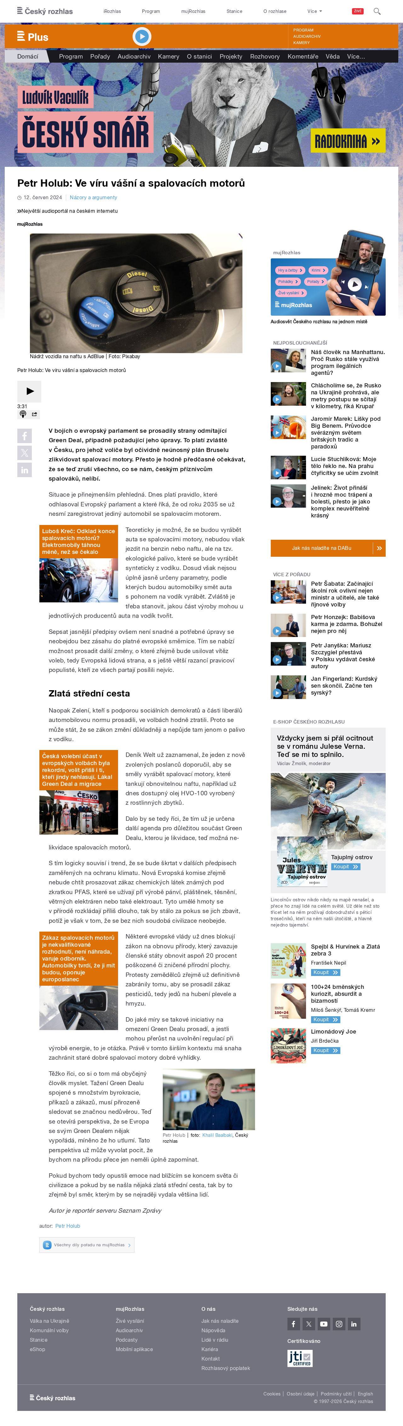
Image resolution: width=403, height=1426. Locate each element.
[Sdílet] (34, 414)
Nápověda (213, 1330)
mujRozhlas (193, 11)
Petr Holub (67, 1226)
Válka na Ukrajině (49, 1321)
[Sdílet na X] (24, 453)
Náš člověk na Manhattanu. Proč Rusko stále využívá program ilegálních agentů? (348, 362)
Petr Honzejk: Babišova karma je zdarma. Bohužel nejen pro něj (347, 624)
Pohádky (285, 281)
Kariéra (210, 1349)
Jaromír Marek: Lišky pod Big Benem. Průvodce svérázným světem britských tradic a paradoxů (346, 432)
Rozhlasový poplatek (226, 1368)
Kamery (301, 43)
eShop (37, 1349)
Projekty (231, 56)
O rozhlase (275, 11)
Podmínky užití (336, 1393)
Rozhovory (265, 56)
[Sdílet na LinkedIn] (24, 470)
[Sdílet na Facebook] (24, 436)
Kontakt (211, 1359)
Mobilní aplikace (134, 1349)
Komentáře (303, 56)
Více (356, 56)
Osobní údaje (301, 1393)
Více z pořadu (292, 575)
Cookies (272, 1393)
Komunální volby (49, 1330)
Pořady (100, 56)
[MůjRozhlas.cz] (30, 225)
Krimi (316, 270)
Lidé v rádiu (215, 1340)
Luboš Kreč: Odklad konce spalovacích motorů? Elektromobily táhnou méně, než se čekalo (78, 541)
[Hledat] (377, 11)
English (365, 1393)
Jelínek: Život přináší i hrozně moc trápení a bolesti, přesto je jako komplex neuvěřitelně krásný (341, 501)
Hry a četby (288, 270)
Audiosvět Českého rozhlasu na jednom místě (319, 321)
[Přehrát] (29, 392)
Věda (333, 56)
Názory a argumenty (93, 197)
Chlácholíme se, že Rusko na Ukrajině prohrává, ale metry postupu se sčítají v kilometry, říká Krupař (346, 395)
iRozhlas (112, 11)
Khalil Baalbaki (217, 1135)
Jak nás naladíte (220, 1321)
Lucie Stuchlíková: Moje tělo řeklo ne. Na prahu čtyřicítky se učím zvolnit (344, 466)
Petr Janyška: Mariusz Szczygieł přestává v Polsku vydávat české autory (343, 655)
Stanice (234, 11)
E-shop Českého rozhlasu (309, 722)
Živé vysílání (288, 293)
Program (151, 11)
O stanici (199, 56)
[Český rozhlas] (45, 11)
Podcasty (127, 1340)
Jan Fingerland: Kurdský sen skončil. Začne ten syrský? (344, 685)
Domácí (27, 56)
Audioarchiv (307, 36)
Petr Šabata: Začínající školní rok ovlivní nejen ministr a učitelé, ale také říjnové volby (345, 594)
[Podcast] (23, 414)
